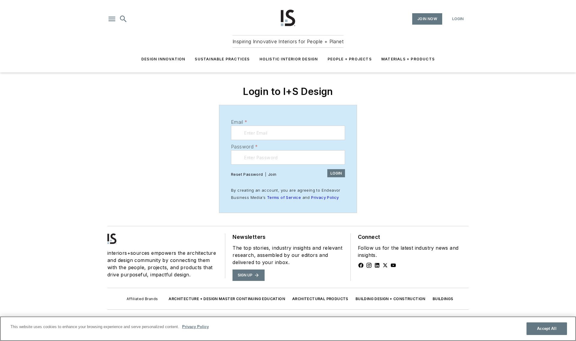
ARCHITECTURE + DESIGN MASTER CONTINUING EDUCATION (227, 299)
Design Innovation (163, 59)
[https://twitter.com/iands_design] (385, 265)
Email (239, 122)
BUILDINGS (443, 299)
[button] (111, 18)
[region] (288, 328)
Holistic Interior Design (289, 59)
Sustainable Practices (222, 59)
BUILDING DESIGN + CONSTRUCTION (390, 299)
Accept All (546, 328)
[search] (123, 18)
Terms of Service (284, 197)
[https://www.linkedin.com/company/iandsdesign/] (377, 265)
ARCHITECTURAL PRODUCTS (320, 299)
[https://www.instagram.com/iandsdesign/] (369, 265)
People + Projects (350, 59)
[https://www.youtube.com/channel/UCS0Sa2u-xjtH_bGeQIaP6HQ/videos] (393, 265)
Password (244, 147)
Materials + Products (408, 59)
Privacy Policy (325, 197)
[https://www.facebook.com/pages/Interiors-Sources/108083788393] (361, 265)
